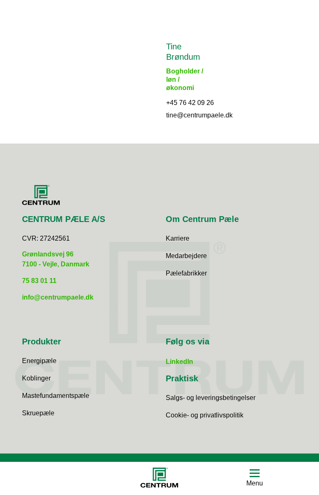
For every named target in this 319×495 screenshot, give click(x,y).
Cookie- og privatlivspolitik (204, 415)
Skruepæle (38, 413)
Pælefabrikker (186, 273)
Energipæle (39, 360)
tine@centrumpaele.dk (199, 115)
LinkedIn (179, 361)
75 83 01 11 (39, 280)
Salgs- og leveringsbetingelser (210, 397)
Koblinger (36, 378)
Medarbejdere (186, 255)
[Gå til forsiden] (159, 479)
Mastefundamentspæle (55, 395)
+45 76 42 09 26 (190, 102)
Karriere (177, 238)
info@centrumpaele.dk (57, 297)
